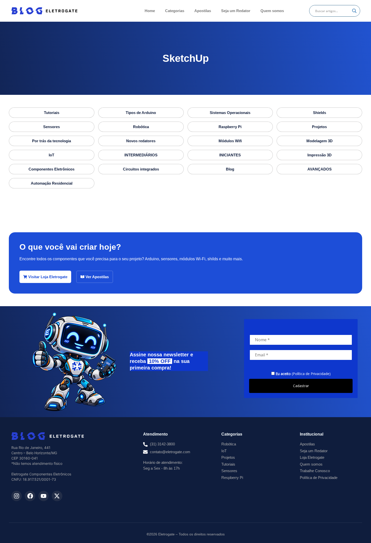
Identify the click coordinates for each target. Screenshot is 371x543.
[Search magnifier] (354, 10)
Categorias (174, 11)
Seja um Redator (235, 11)
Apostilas (202, 11)
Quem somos (272, 11)
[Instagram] (16, 496)
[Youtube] (43, 496)
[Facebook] (30, 496)
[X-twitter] (57, 496)
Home (150, 11)
